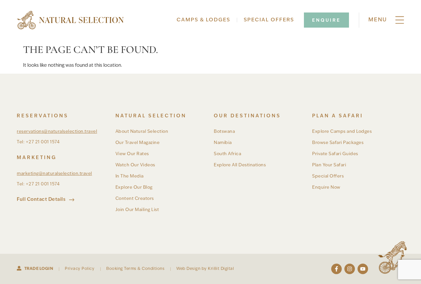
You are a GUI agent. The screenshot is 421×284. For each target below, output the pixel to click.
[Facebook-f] (336, 269)
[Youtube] (363, 269)
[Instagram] (349, 269)
